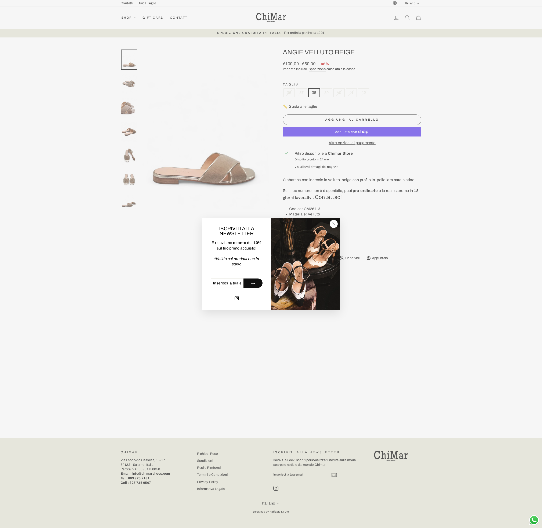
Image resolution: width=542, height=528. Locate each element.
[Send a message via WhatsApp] (534, 520)
